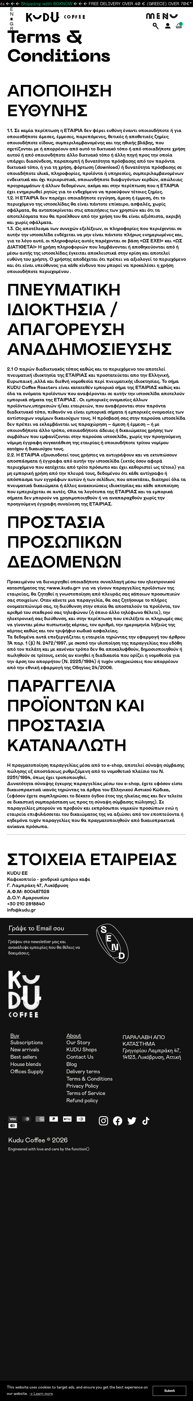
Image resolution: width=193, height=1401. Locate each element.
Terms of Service (85, 1093)
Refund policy (82, 1100)
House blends (25, 1064)
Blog (71, 1064)
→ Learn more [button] (41, 1394)
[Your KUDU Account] (168, 27)
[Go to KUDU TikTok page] (146, 1121)
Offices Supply (27, 1071)
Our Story (78, 1042)
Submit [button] (169, 1391)
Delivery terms (83, 1071)
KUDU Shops (81, 1050)
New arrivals (24, 1050)
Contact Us (79, 1057)
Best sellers (23, 1057)
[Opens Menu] (162, 16)
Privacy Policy (82, 1086)
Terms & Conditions (89, 1079)
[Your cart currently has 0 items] (179, 31)
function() (80, 1149)
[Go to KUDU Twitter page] (132, 1121)
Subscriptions (26, 1042)
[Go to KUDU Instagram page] (103, 1121)
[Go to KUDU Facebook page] (117, 1121)
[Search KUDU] (155, 26)
